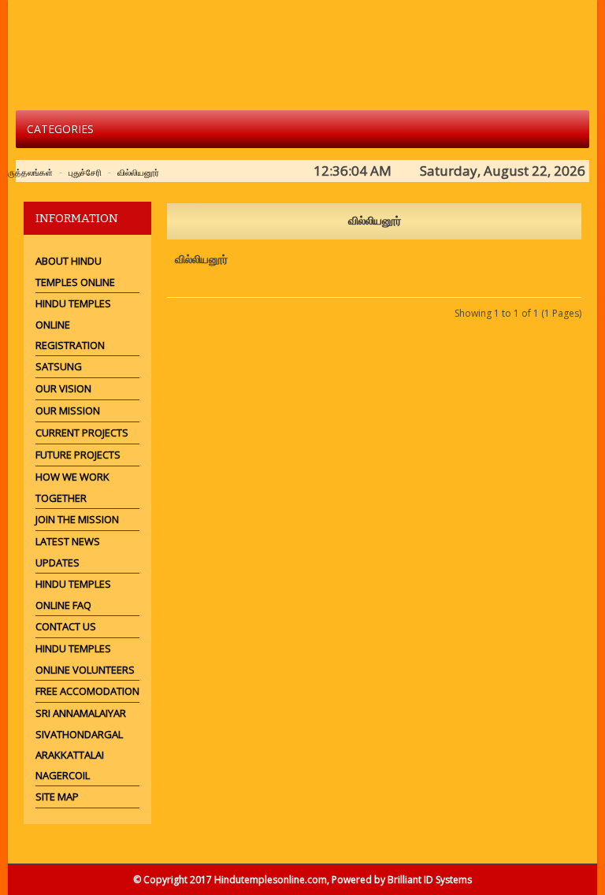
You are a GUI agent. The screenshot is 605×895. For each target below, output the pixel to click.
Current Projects (81, 432)
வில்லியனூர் (138, 172)
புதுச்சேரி (85, 172)
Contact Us (65, 626)
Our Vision (63, 388)
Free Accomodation (87, 691)
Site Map (57, 796)
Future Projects (78, 455)
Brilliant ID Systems (430, 879)
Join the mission (77, 519)
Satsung (58, 366)
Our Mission (67, 410)
